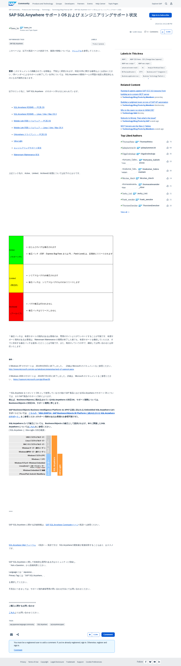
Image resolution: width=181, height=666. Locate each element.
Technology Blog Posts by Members (138, 97)
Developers (69, 4)
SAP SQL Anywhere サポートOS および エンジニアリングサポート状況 (73, 15)
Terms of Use (33, 662)
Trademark (70, 662)
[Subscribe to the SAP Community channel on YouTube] (155, 662)
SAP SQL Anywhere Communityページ (62, 525)
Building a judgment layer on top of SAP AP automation (144, 102)
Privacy (23, 662)
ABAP (123, 59)
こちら (32, 427)
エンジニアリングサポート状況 (27, 148)
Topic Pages (113, 4)
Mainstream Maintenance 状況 (26, 155)
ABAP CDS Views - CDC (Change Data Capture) (145, 59)
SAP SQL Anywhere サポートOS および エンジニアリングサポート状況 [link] (97, 10)
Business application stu (130, 76)
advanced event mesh (129, 68)
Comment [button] (108, 634)
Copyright (44, 662)
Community (23, 3)
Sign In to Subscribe (160, 15)
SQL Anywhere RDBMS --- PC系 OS (29, 107)
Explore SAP (157, 4)
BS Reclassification (128, 72)
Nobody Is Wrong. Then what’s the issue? (138, 118)
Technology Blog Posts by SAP (62, 10)
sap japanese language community (22, 624)
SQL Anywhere (42, 624)
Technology (46, 10)
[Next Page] (148, 79)
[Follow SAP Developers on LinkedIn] (159, 662)
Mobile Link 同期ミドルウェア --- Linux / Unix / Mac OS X (38, 128)
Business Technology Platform (153, 76)
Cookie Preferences (94, 662)
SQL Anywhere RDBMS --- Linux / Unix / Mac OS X (35, 114)
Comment (18, 650)
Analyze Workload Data (156, 68)
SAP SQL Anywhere (16, 43)
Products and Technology (43, 4)
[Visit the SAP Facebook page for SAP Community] (146, 662)
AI (142, 68)
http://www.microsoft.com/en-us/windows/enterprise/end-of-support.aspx (41, 369)
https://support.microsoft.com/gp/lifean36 (31, 379)
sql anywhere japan (57, 624)
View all (124, 212)
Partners (80, 4)
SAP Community (14, 10)
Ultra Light (18, 141)
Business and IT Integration (156, 72)
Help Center (100, 4)
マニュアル (77, 51)
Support (80, 662)
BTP (140, 72)
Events (90, 4)
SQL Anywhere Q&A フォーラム (22, 545)
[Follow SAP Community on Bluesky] (150, 662)
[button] (163, 32)
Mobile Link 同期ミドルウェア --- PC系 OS (32, 121)
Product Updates (98, 44)
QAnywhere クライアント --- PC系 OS (30, 134)
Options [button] (150, 19)
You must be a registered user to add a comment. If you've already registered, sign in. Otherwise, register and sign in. (60, 644)
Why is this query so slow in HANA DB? (137, 110)
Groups (59, 4)
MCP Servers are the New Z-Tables (136, 126)
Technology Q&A (129, 113)
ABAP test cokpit (143, 63)
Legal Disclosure (57, 662)
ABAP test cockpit (128, 63)
